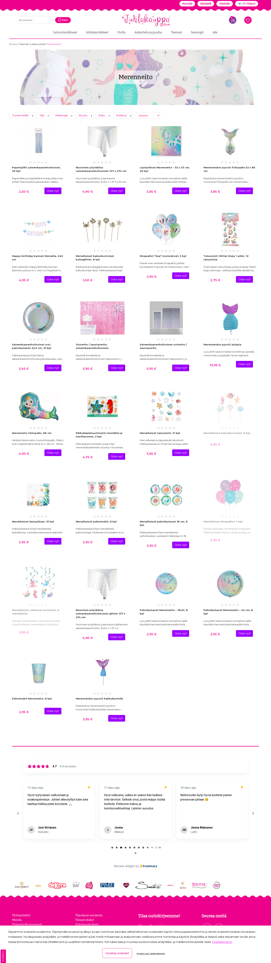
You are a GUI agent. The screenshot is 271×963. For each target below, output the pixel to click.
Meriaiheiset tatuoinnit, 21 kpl (160, 433)
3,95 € (151, 191)
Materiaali (61, 115)
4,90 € (87, 191)
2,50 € (24, 191)
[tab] (112, 847)
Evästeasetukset (86, 924)
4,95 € (24, 280)
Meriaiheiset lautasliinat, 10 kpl (33, 521)
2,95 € (152, 276)
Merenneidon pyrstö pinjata (222, 344)
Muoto (83, 115)
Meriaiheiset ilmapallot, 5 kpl (223, 521)
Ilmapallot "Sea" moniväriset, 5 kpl (163, 255)
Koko (102, 115)
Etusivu (13, 44)
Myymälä (187, 3)
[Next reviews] (252, 813)
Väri (42, 115)
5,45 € (24, 368)
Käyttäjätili (205, 3)
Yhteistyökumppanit (27, 924)
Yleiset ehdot (84, 920)
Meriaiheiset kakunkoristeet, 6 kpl (227, 433)
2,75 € (215, 280)
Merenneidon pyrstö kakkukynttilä (99, 698)
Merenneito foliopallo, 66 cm (31, 433)
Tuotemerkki (20, 115)
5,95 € (88, 368)
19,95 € (215, 365)
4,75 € (88, 457)
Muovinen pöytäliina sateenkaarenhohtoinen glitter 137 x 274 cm (100, 614)
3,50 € (88, 280)
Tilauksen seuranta (89, 915)
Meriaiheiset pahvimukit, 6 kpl (96, 521)
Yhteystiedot (21, 915)
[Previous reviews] (17, 813)
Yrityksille (224, 3)
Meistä (17, 920)
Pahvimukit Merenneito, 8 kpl (32, 698)
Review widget (124, 866)
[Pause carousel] (135, 853)
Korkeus (121, 115)
